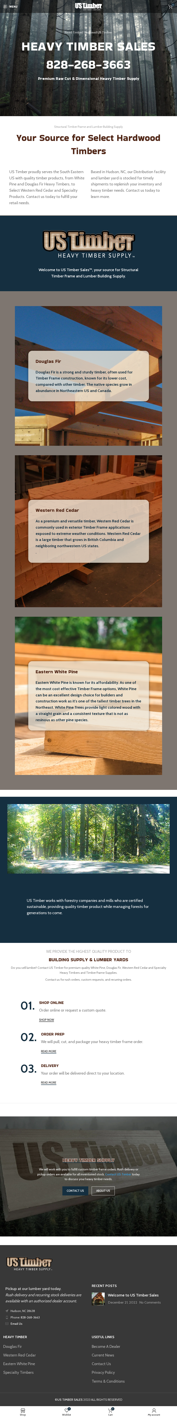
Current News (103, 1355)
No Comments (150, 1302)
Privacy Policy (103, 1372)
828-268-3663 (88, 64)
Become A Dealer (106, 1346)
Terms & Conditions (108, 1381)
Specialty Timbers (18, 1372)
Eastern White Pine (57, 671)
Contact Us (101, 1363)
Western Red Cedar (57, 510)
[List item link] (44, 1317)
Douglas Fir (48, 361)
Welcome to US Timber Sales (133, 1295)
